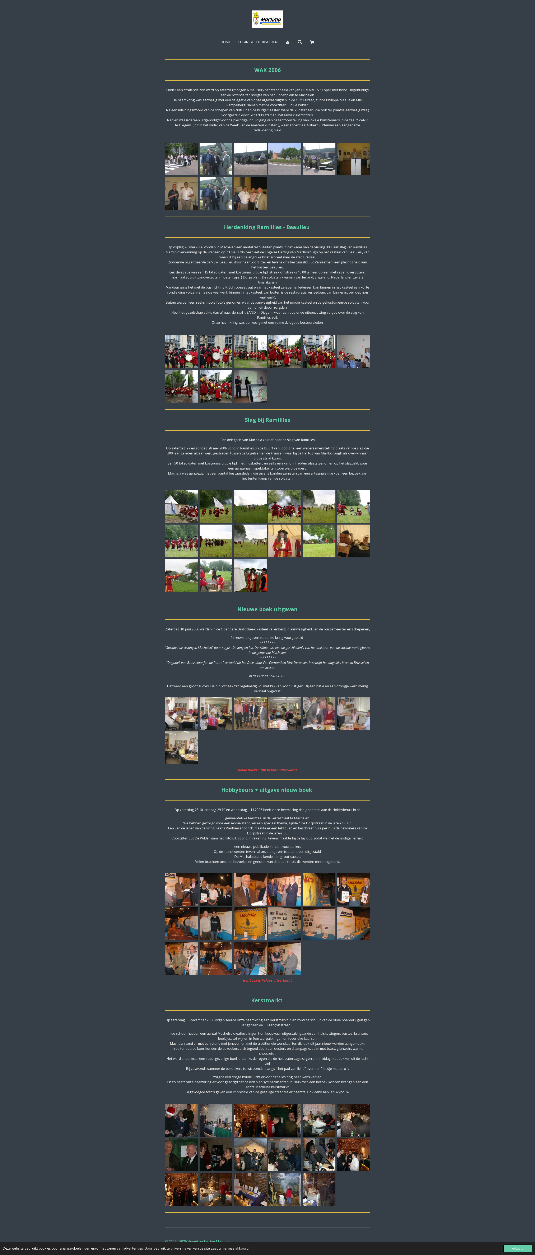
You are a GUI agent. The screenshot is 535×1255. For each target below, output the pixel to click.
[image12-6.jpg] (319, 923)
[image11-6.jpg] (285, 923)
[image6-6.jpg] (250, 193)
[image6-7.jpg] (353, 352)
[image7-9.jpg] (181, 541)
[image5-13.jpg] (181, 1189)
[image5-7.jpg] (319, 352)
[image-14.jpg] (216, 1120)
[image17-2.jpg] (250, 1120)
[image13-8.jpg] (285, 1120)
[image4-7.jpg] (285, 352)
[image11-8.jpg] (181, 1155)
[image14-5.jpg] (181, 958)
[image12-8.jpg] (353, 1120)
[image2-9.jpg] (216, 506)
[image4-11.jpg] (250, 889)
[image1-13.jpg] (319, 1189)
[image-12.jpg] (250, 958)
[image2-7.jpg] (181, 352)
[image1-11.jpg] (216, 889)
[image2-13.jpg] (285, 1189)
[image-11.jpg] (181, 747)
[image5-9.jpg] (285, 506)
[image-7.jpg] (216, 193)
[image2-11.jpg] (181, 889)
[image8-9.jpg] (181, 923)
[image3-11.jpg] (181, 713)
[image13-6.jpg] (353, 923)
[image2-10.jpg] (216, 713)
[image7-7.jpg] (250, 386)
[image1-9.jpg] (181, 506)
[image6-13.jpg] (353, 1155)
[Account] (288, 42)
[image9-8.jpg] (250, 1155)
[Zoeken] (300, 41)
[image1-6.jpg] (250, 159)
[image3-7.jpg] (319, 159)
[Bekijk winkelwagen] (312, 42)
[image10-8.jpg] (216, 1155)
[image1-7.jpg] (250, 352)
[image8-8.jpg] (216, 541)
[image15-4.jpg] (181, 1120)
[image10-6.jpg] (250, 923)
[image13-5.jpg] (216, 575)
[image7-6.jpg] (181, 193)
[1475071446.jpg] (216, 159)
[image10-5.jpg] (319, 541)
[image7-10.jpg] (353, 889)
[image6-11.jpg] (285, 889)
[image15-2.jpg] (216, 958)
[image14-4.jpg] (181, 575)
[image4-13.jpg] (216, 1189)
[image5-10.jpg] (285, 713)
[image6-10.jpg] (353, 713)
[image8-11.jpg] (285, 1155)
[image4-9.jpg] (319, 506)
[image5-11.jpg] (319, 889)
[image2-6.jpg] (181, 159)
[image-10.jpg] (250, 575)
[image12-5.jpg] (353, 541)
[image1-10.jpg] (250, 713)
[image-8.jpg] (181, 386)
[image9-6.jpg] (216, 923)
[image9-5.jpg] (250, 541)
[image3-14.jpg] (250, 1189)
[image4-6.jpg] (285, 159)
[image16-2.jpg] (285, 958)
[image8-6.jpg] (216, 386)
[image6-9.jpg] (353, 506)
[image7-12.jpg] (319, 1155)
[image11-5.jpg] (285, 541)
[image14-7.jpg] (319, 1120)
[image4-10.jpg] (319, 713)
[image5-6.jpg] (353, 159)
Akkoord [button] (518, 1248)
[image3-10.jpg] (250, 506)
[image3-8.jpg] (216, 352)
